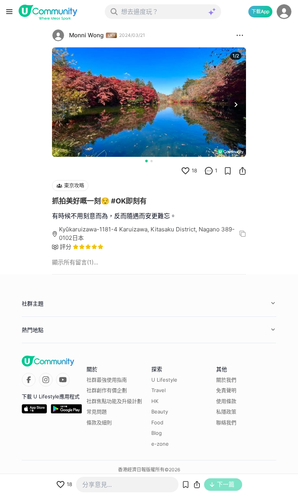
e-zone (160, 444)
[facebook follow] (29, 380)
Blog (156, 433)
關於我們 (226, 380)
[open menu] (9, 11)
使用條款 (226, 401)
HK (154, 401)
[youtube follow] (63, 380)
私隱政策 (226, 411)
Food (157, 422)
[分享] (242, 170)
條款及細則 (99, 422)
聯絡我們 (226, 422)
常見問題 (97, 411)
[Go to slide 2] (151, 161)
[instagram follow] (46, 380)
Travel (158, 390)
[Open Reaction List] (240, 35)
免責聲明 (226, 390)
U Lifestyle (164, 380)
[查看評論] (208, 170)
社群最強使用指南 (107, 380)
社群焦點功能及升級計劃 (114, 401)
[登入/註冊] (284, 11)
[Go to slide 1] (146, 161)
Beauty (159, 411)
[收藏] (227, 170)
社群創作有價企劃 (107, 390)
